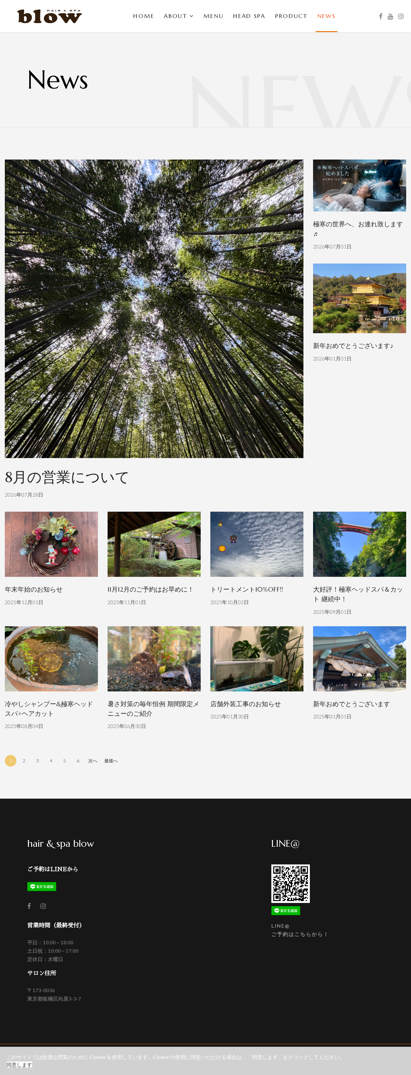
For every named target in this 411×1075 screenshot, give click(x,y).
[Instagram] (401, 16)
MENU (213, 16)
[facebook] (380, 16)
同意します (19, 1065)
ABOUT (175, 16)
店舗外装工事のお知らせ (245, 704)
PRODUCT (291, 16)
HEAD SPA (249, 16)
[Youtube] (390, 16)
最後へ (111, 760)
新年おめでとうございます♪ (353, 346)
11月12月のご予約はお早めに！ (151, 589)
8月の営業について (67, 477)
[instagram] (43, 906)
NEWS (326, 16)
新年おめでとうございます (351, 704)
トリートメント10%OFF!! (246, 589)
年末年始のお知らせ (34, 589)
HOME (143, 16)
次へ (92, 760)
